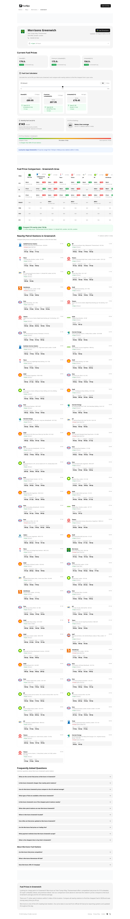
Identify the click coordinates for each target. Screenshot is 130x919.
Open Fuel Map (105, 6)
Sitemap (90, 914)
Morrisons (34, 9)
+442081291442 (34, 38)
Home (20, 9)
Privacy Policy (96, 914)
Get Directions (104, 30)
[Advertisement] (65, 18)
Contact (103, 914)
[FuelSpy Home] (24, 5)
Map (26, 9)
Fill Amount (24, 83)
